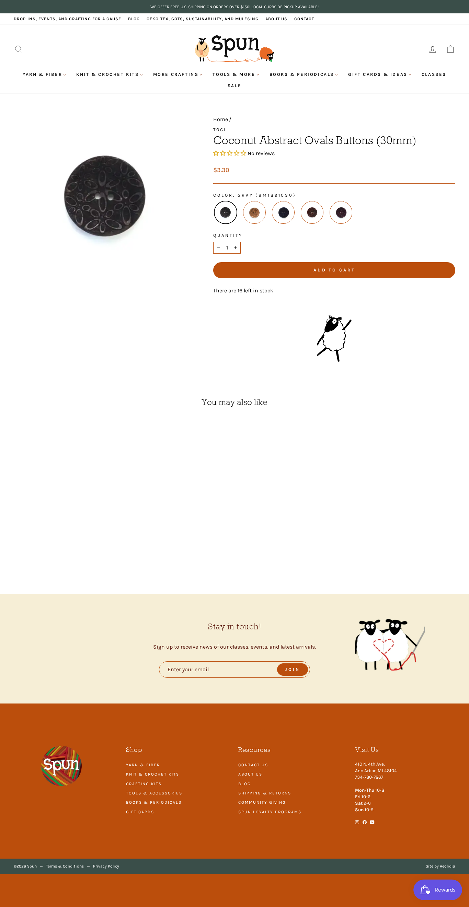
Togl (220, 129)
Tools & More (234, 74)
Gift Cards (140, 812)
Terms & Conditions (65, 866)
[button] (230, 153)
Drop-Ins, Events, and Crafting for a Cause (67, 18)
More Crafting (176, 74)
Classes (434, 74)
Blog (134, 18)
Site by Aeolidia (440, 866)
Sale (234, 85)
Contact (304, 18)
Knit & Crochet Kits (107, 74)
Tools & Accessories (154, 793)
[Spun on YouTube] (372, 822)
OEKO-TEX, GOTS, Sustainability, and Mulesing (203, 18)
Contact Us (253, 765)
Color (223, 195)
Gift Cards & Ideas (378, 74)
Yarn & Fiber (42, 74)
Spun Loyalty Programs (269, 812)
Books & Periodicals (302, 74)
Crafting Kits (144, 783)
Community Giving (262, 802)
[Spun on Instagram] (357, 822)
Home (220, 119)
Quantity (228, 235)
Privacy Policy (106, 866)
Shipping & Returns (264, 793)
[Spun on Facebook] (365, 822)
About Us (276, 18)
